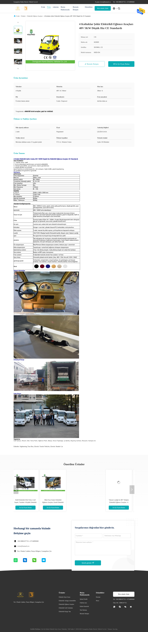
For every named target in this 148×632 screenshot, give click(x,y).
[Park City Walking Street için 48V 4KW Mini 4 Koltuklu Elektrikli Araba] (60, 482)
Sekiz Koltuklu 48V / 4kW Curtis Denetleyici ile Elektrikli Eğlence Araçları (115, 502)
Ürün (49, 7)
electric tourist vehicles (42, 446)
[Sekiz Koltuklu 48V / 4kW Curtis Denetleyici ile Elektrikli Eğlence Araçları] (115, 482)
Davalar (98, 597)
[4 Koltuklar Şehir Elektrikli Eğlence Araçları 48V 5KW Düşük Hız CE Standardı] (50, 45)
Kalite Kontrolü (84, 606)
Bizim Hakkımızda (65, 8)
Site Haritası (83, 610)
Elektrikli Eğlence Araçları (34, 16)
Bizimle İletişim (76, 8)
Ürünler (23, 16)
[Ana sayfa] (22, 8)
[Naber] (18, 561)
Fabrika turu (83, 603)
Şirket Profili (83, 599)
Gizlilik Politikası (35, 629)
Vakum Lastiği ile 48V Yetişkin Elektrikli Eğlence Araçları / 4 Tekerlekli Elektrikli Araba (33, 502)
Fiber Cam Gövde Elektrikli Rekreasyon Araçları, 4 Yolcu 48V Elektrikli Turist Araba (88, 502)
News (97, 600)
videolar (56, 7)
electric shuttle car (56, 446)
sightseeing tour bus (26, 446)
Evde (43, 7)
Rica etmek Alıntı (102, 8)
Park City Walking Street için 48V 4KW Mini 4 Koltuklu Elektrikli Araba (60, 502)
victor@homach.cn (23, 546)
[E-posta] (46, 561)
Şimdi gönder (87, 563)
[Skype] (27, 561)
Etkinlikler (89, 7)
